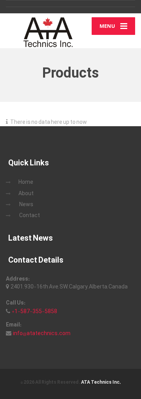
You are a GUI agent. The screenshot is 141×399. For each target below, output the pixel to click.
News (26, 204)
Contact (29, 215)
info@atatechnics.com (41, 333)
